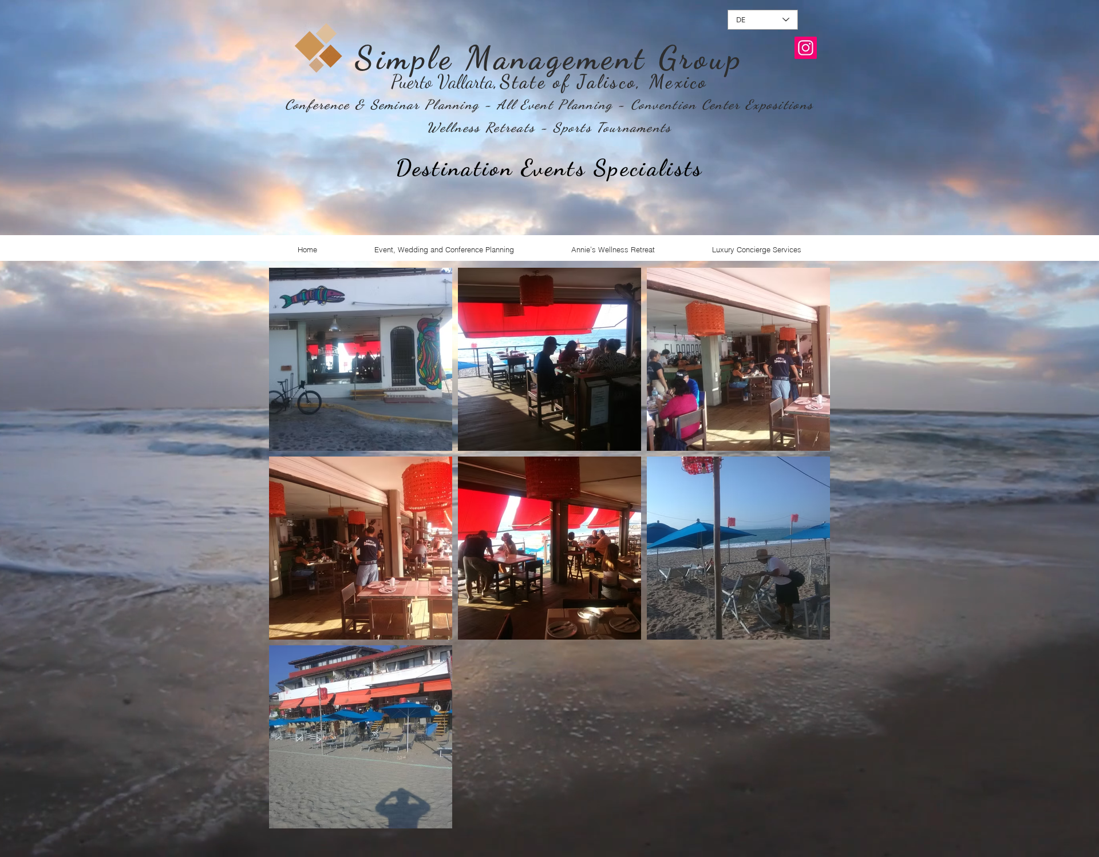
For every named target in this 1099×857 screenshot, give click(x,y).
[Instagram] (805, 48)
